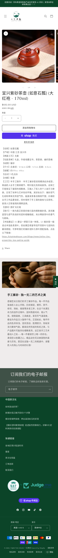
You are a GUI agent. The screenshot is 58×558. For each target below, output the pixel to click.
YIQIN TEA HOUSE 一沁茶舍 (21, 548)
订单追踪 (9, 464)
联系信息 (39, 552)
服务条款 (21, 552)
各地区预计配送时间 (14, 446)
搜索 (7, 452)
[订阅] (49, 389)
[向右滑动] (35, 88)
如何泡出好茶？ (12, 407)
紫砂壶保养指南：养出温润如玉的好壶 (22, 419)
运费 (12, 108)
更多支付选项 (29, 142)
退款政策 (51, 548)
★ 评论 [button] (55, 281)
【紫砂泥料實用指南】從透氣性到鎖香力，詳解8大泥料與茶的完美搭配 (28, 427)
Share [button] (7, 248)
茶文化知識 (10, 458)
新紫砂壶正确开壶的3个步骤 (17, 413)
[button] (5, 16)
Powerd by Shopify (38, 548)
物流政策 (30, 552)
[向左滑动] (23, 88)
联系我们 (9, 470)
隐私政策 (12, 552)
